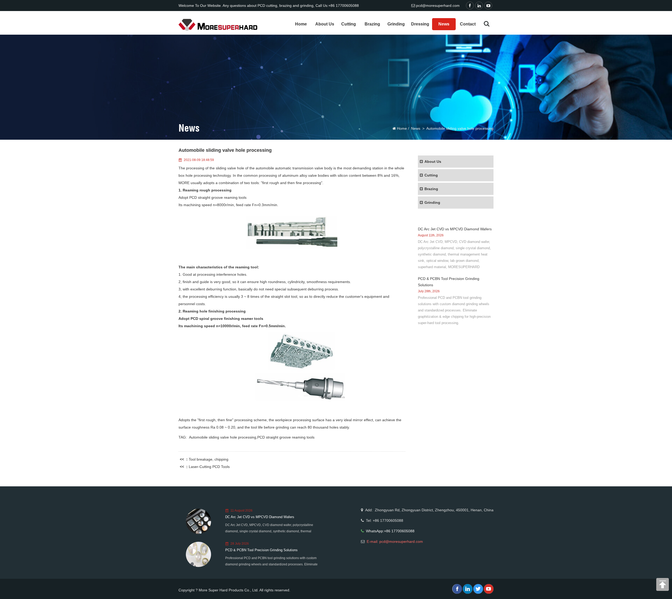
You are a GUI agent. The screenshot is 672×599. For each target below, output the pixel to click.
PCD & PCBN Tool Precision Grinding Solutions (261, 550)
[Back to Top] (663, 586)
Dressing (420, 24)
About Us (324, 24)
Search (486, 24)
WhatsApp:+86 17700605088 (390, 531)
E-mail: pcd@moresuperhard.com (395, 541)
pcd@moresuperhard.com (438, 5)
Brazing (372, 24)
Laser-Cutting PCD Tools (209, 467)
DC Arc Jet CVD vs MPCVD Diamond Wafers (455, 229)
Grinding (396, 24)
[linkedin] (479, 6)
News (443, 24)
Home (301, 24)
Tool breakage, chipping (208, 459)
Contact (468, 24)
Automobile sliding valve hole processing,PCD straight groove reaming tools (251, 437)
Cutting (348, 24)
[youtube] (489, 6)
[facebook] (470, 6)
